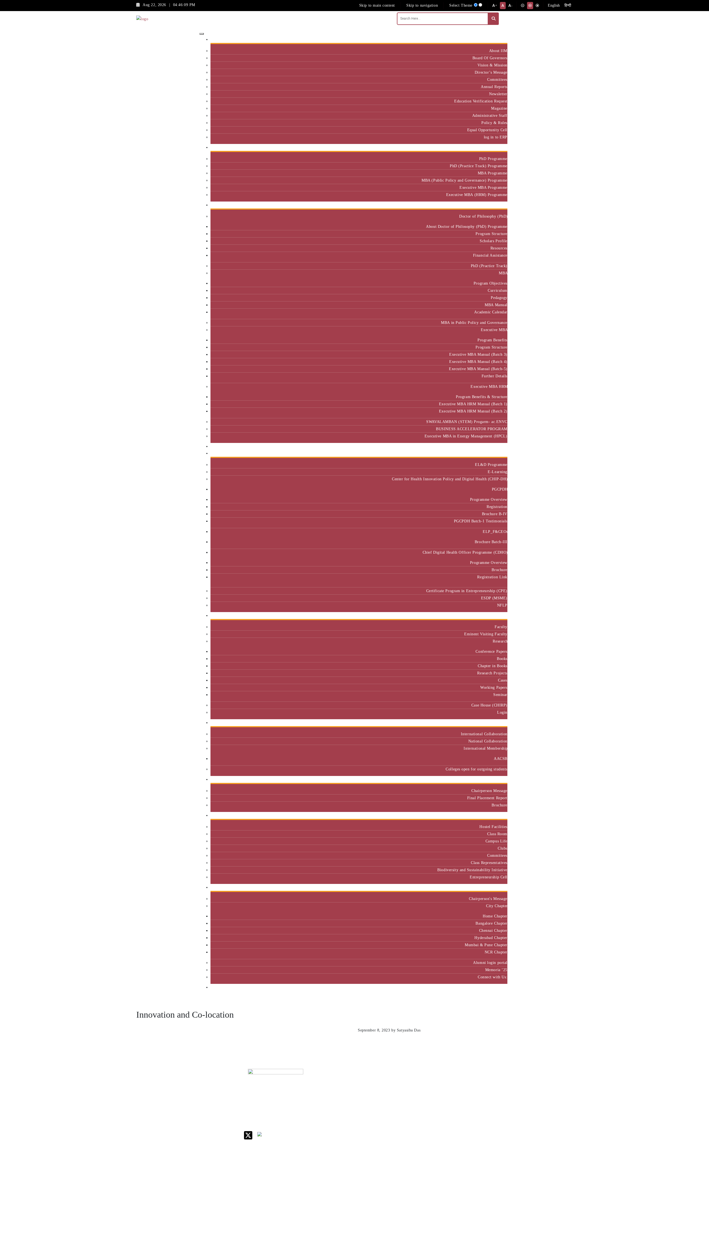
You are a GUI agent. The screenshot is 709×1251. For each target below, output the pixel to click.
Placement (496, 779)
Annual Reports (494, 86)
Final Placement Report (487, 798)
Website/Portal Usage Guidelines (447, 1219)
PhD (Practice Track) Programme (478, 166)
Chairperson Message (489, 790)
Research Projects (492, 673)
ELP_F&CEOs (495, 531)
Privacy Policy (410, 1173)
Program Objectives (490, 283)
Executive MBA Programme (483, 187)
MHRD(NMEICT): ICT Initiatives (414, 1137)
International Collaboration (484, 734)
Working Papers (493, 687)
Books (502, 658)
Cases (502, 680)
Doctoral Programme (446, 1111)
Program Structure (491, 233)
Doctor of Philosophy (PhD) (483, 216)
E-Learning (497, 472)
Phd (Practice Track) (447, 1100)
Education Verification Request (480, 101)
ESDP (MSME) (494, 598)
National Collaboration (487, 741)
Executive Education (487, 453)
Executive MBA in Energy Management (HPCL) (466, 436)
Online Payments (412, 1166)
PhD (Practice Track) (489, 266)
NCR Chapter (496, 952)
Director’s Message (491, 72)
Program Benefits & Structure (481, 396)
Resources (498, 248)
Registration (497, 506)
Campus (498, 815)
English (554, 5)
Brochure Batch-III (491, 542)
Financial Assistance (490, 255)
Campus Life (496, 841)
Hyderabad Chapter (490, 937)
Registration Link (492, 577)
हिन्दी (567, 5)
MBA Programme (492, 173)
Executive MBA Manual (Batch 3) (478, 354)
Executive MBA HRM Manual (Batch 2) (473, 411)
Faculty (501, 627)
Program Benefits (492, 340)
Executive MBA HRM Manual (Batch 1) (473, 404)
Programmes (494, 205)
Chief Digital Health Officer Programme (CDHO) (465, 552)
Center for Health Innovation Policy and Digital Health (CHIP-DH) (449, 479)
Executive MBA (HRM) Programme (476, 194)
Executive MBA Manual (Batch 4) (478, 361)
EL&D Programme (491, 464)
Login (502, 712)
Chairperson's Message (488, 898)
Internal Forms (411, 1098)
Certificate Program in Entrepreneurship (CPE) (466, 591)
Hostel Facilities (493, 826)
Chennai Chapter (493, 930)
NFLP (502, 605)
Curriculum (497, 290)
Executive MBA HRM (489, 386)
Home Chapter (495, 916)
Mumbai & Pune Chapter (486, 945)
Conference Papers (491, 651)
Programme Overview (488, 499)
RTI (401, 1180)
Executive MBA (494, 329)
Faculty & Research (488, 615)
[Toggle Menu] (201, 34)
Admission (496, 147)
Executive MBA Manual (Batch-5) (478, 369)
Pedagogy (499, 297)
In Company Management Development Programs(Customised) (490, 1095)
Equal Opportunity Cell (487, 130)
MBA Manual (496, 305)
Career (403, 1083)
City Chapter (496, 906)
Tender (404, 1187)
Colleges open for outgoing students (476, 769)
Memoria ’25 (496, 970)
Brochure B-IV (494, 514)
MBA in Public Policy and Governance (474, 322)
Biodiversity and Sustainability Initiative (472, 870)
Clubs (502, 848)
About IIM (498, 50)
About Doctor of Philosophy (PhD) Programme (466, 226)
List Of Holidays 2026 (412, 1126)
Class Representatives (489, 862)
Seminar (500, 694)
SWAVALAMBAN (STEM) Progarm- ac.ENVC (466, 421)
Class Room (497, 834)
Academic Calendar (490, 312)
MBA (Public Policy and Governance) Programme (464, 180)
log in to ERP (495, 137)
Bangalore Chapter (491, 923)
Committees (497, 79)
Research (500, 641)
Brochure (499, 570)
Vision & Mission (492, 65)
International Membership (485, 748)
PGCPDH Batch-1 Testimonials (480, 521)
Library (404, 1117)
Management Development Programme (485, 1113)
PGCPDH (499, 489)
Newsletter (498, 94)
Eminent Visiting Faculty (485, 634)
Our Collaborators (489, 723)
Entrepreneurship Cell (488, 877)
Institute (498, 39)
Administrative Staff (489, 115)
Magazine (499, 108)
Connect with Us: (492, 977)
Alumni (498, 887)
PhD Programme (493, 158)
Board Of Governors (489, 58)
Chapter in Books (492, 666)
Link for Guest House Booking (411, 1156)
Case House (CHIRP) (489, 705)
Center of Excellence (487, 446)
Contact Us (407, 1091)
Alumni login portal (490, 962)
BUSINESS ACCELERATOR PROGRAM (471, 429)
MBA (503, 273)
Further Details (494, 376)
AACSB (500, 758)
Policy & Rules (494, 122)
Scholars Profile (493, 241)
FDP (478, 1125)
